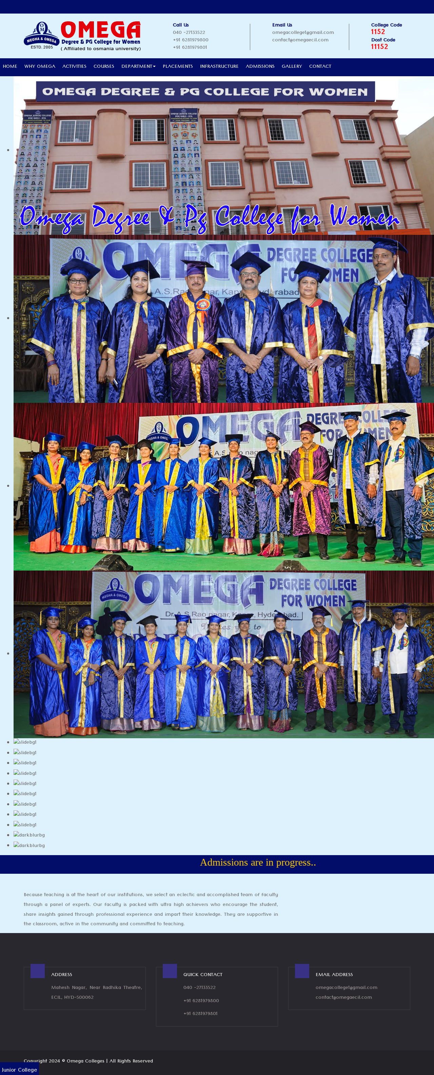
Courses (104, 67)
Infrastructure (219, 67)
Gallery (292, 67)
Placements (178, 67)
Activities (74, 67)
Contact (320, 67)
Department (136, 67)
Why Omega (39, 67)
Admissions (260, 67)
